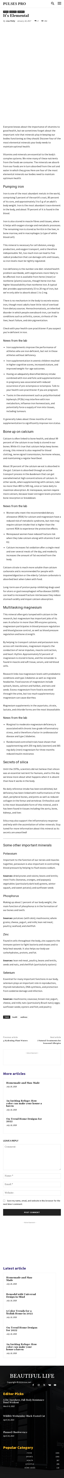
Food (6, 12)
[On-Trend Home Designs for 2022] (51, 1124)
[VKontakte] (50, 1385)
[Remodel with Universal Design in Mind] (47, 1299)
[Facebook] (16, 28)
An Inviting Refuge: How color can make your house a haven (24, 1103)
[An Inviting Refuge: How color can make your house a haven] (51, 1105)
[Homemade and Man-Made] (51, 1088)
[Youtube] (55, 1385)
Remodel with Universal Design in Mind (21, 1295)
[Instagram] (39, 1385)
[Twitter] (23, 28)
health (14, 1017)
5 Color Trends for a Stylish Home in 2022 (19, 1312)
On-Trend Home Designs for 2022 (24, 1120)
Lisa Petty (10, 21)
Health (13, 12)
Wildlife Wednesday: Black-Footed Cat (24, 1416)
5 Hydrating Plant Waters (15, 1041)
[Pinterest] (30, 28)
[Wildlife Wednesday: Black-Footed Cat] (55, 1420)
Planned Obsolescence (15, 1432)
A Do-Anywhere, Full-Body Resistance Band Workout (23, 1401)
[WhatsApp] (37, 28)
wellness (23, 1017)
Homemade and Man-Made (23, 1083)
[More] (44, 28)
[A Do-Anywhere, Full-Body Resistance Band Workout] (55, 1404)
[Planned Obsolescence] (55, 1436)
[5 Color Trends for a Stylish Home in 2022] (47, 1315)
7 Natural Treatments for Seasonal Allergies (49, 1042)
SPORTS (21, 12)
